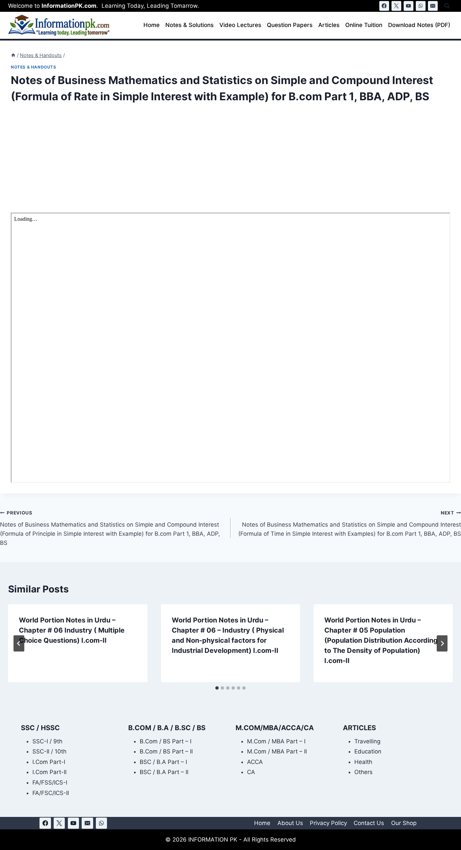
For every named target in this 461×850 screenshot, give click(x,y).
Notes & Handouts (33, 67)
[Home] (13, 55)
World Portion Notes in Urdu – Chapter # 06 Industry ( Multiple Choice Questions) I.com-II (72, 630)
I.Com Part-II (49, 772)
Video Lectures (240, 25)
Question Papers (290, 25)
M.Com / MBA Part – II (277, 751)
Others (363, 772)
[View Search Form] (447, 6)
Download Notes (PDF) (419, 25)
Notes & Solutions (189, 25)
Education (367, 751)
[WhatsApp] (421, 6)
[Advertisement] (213, 162)
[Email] (433, 6)
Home (151, 25)
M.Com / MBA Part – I (276, 741)
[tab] (217, 688)
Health (363, 762)
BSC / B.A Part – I (163, 762)
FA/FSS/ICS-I (49, 782)
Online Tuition (363, 25)
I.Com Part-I (48, 762)
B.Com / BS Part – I (165, 741)
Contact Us (369, 823)
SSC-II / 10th (49, 751)
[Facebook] (384, 6)
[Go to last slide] (18, 643)
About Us (290, 823)
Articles (329, 25)
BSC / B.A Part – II (164, 772)
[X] (396, 6)
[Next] (442, 643)
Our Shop (403, 823)
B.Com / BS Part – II (166, 751)
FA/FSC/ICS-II (50, 793)
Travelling (367, 741)
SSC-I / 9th (47, 741)
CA (251, 772)
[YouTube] (408, 6)
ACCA (255, 762)
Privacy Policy (328, 823)
